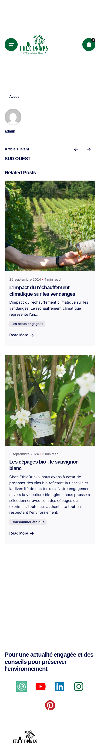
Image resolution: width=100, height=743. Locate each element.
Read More (18, 335)
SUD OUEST (17, 158)
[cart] (88, 44)
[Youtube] (40, 686)
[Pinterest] (50, 705)
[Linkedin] (59, 686)
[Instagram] (78, 686)
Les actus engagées (27, 324)
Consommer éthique (27, 522)
